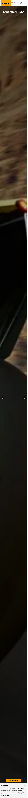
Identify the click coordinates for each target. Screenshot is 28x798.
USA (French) (5, 795)
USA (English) (21, 793)
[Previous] (2, 398)
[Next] (24, 398)
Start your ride (13, 780)
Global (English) (12, 2)
